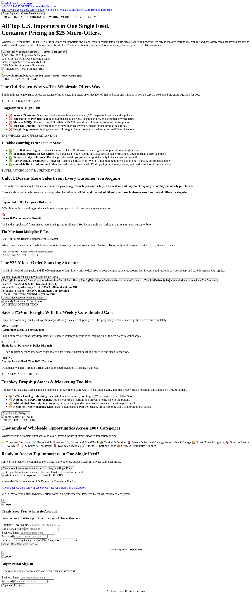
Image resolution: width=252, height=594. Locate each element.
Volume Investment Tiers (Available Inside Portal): (30, 276)
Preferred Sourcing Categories (19, 540)
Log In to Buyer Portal (61, 468)
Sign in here (136, 549)
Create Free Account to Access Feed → (24, 297)
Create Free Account (32, 13)
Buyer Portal (58, 487)
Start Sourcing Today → (16, 413)
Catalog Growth (29, 9)
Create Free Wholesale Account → (21, 51)
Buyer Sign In (10, 13)
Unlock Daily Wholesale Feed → (20, 544)
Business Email (10, 532)
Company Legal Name (14, 524)
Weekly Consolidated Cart (74, 9)
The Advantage (10, 9)
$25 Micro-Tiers (49, 9)
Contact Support (75, 487)
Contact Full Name (12, 528)
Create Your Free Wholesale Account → (24, 468)
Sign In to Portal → (13, 585)
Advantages (8, 487)
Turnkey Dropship (101, 9)
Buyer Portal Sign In (54, 51)
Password (7, 536)
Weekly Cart (43, 487)
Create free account (135, 591)
